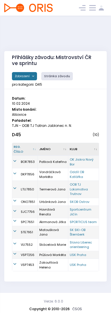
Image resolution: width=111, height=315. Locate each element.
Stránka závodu (57, 76)
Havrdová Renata (47, 212)
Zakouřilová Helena (48, 265)
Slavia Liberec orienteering (81, 244)
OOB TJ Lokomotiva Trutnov (79, 189)
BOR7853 (28, 161)
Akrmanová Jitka (52, 222)
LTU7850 (27, 189)
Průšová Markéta (52, 255)
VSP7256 (27, 255)
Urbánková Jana (52, 202)
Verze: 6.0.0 (53, 301)
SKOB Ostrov (79, 202)
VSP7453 (27, 264)
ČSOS (77, 308)
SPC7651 (27, 222)
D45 (16, 134)
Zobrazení (22, 76)
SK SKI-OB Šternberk (77, 232)
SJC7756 (28, 211)
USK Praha (78, 255)
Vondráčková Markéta (50, 174)
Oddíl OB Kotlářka (77, 174)
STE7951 (27, 232)
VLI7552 (27, 244)
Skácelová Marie (52, 244)
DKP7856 (27, 174)
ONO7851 (28, 202)
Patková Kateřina (53, 161)
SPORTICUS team (83, 222)
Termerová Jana (52, 189)
